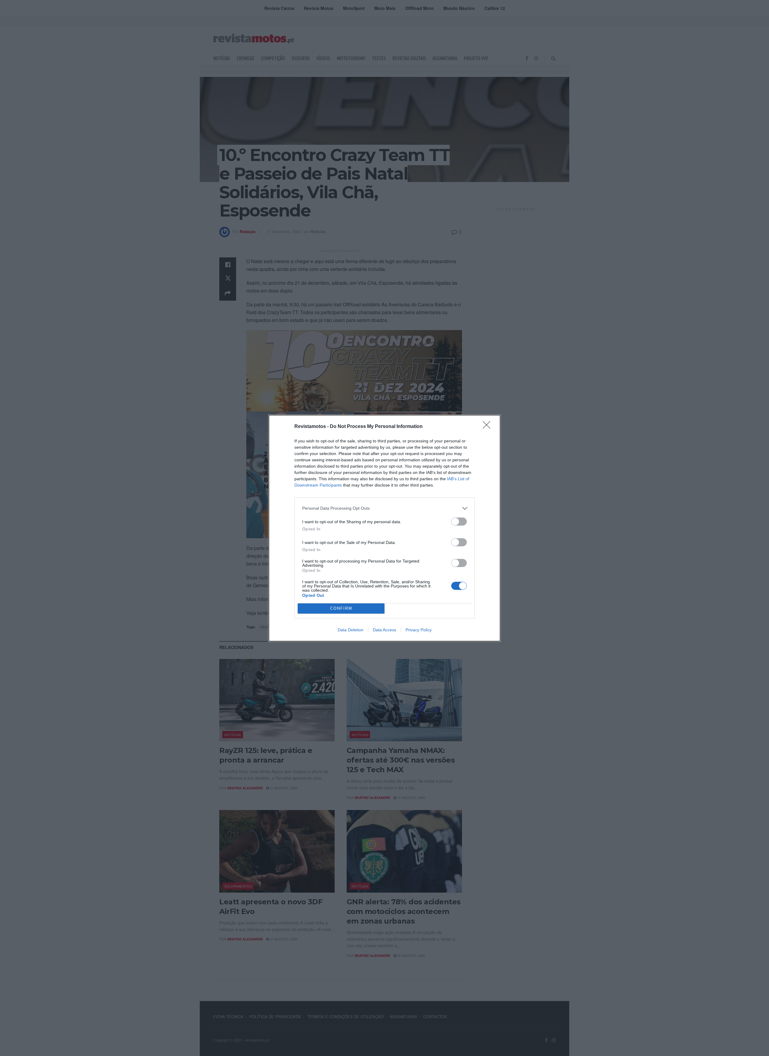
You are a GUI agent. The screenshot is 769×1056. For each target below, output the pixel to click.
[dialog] (384, 528)
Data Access (384, 629)
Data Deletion (350, 629)
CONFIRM (341, 608)
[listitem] (384, 508)
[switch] (459, 521)
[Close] (488, 426)
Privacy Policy (419, 629)
